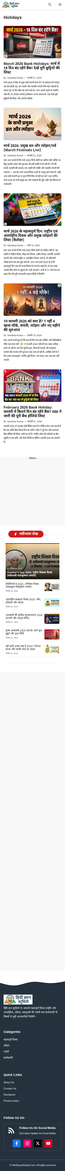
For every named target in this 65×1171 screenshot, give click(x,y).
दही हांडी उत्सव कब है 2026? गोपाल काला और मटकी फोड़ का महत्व (23, 648)
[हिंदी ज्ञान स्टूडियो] (11, 5)
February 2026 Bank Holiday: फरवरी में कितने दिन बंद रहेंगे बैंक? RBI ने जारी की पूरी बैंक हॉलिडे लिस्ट (32, 412)
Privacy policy (11, 1101)
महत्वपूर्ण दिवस (11, 1040)
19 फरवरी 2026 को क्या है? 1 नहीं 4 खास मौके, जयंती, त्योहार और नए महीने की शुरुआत (32, 325)
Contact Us (10, 1088)
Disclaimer (10, 1095)
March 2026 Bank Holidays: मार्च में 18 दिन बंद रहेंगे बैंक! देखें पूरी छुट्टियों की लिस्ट (32, 68)
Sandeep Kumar (15, 78)
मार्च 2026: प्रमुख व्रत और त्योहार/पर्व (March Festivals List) (30, 148)
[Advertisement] (32, 492)
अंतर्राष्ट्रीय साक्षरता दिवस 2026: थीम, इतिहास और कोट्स (23, 601)
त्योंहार (7, 1045)
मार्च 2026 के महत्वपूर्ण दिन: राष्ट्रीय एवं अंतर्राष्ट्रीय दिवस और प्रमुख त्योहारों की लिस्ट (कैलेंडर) (31, 236)
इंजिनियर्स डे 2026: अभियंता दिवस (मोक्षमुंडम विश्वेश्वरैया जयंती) (22, 585)
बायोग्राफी (8, 1058)
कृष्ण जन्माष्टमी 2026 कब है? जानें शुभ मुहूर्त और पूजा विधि (24, 632)
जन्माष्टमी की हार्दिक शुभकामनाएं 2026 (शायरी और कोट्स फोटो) (24, 617)
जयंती (6, 1052)
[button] (50, 5)
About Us (9, 1082)
